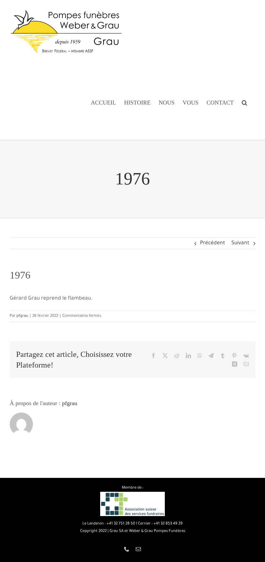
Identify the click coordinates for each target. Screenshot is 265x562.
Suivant (240, 243)
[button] (244, 102)
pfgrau (22, 316)
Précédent (212, 243)
